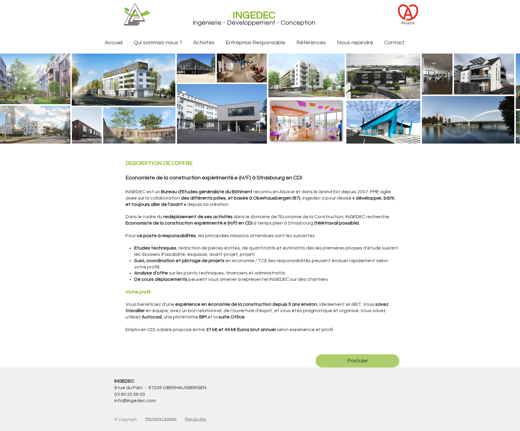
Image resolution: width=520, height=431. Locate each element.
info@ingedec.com (135, 400)
